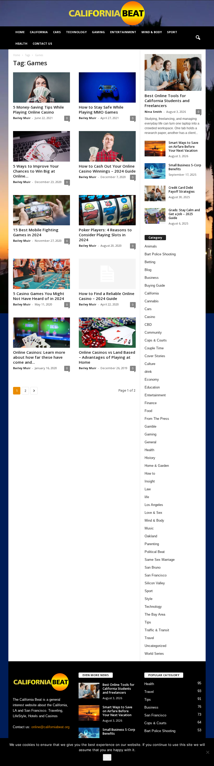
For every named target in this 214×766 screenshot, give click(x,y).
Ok (107, 757)
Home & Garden (157, 466)
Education (152, 387)
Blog (148, 270)
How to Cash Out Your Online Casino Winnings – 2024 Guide (107, 168)
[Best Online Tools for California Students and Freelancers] (173, 72)
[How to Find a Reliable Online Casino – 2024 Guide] (107, 274)
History (150, 458)
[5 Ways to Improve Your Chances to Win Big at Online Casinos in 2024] (41, 146)
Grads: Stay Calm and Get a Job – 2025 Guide (184, 214)
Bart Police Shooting (160, 254)
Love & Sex (153, 513)
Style (148, 599)
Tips (148, 622)
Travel (149, 638)
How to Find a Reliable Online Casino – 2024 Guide (106, 296)
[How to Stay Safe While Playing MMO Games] (107, 87)
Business (152, 278)
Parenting (152, 544)
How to (150, 473)
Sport (172, 32)
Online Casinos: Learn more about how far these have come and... (39, 357)
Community (153, 332)
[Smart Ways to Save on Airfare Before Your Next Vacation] (155, 148)
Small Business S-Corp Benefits (185, 167)
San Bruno (152, 567)
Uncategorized (155, 646)
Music (149, 528)
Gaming (98, 32)
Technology (76, 32)
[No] (207, 752)
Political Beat (155, 552)
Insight (150, 481)
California (39, 32)
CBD (148, 325)
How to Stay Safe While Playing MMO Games (101, 109)
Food (148, 411)
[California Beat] (107, 13)
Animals (151, 246)
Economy (152, 379)
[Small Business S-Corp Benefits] (155, 171)
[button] (198, 38)
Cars (57, 32)
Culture (150, 364)
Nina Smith (153, 112)
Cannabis (152, 301)
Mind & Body (151, 32)
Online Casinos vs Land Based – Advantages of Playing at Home (107, 357)
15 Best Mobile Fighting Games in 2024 (35, 232)
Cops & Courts (156, 340)
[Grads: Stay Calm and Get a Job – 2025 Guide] (155, 216)
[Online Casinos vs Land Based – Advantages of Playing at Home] (107, 332)
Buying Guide (155, 285)
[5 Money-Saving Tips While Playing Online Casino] (41, 87)
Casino (150, 317)
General (150, 442)
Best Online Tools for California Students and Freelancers (167, 100)
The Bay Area (155, 614)
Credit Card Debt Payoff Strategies (182, 189)
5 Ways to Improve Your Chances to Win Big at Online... (36, 171)
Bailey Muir (22, 118)
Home (20, 32)
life (147, 497)
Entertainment (123, 32)
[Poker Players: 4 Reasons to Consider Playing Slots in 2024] (107, 210)
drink (148, 372)
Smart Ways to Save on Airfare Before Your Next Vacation (183, 146)
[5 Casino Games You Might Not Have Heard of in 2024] (41, 274)
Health (21, 43)
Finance (151, 403)
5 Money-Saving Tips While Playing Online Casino (38, 109)
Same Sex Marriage (160, 560)
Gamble (150, 426)
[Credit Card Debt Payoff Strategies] (155, 193)
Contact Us (42, 43)
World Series (154, 654)
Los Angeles (154, 505)
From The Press (157, 419)
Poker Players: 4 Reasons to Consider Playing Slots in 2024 (105, 234)
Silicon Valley (155, 583)
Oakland (151, 536)
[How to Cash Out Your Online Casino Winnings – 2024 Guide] (107, 146)
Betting (150, 262)
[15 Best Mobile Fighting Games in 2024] (41, 210)
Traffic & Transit (157, 630)
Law (148, 489)
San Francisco (156, 575)
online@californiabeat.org (50, 727)
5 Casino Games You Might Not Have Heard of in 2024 (38, 296)
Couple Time (154, 348)
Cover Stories (155, 356)
